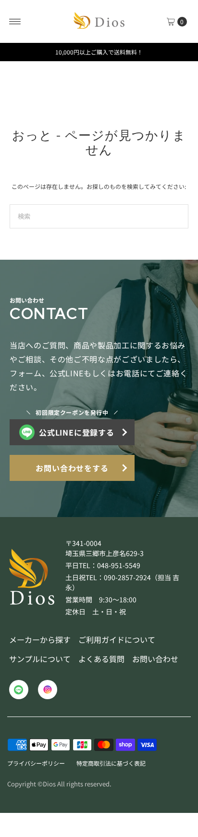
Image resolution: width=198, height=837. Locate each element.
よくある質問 (101, 658)
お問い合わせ (155, 658)
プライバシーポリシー (36, 763)
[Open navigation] (15, 22)
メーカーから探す (40, 639)
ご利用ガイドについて (116, 639)
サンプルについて (40, 658)
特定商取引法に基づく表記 (111, 763)
